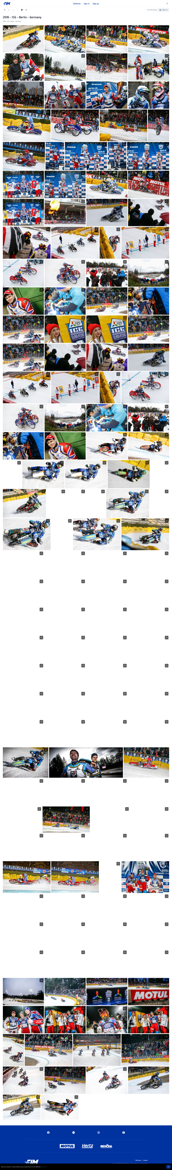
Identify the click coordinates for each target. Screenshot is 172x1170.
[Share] (26, 10)
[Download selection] (13, 10)
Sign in (86, 3)
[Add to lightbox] (17, 10)
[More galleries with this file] (27, 50)
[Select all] (4, 10)
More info (43, 1167)
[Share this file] (23, 50)
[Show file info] (32, 50)
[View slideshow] (22, 10)
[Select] (41, 28)
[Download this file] (19, 50)
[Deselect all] (9, 10)
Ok (168, 1167)
